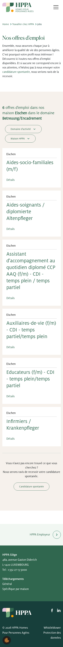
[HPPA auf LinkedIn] (59, 610)
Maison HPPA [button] (18, 138)
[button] (6, 640)
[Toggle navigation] (56, 7)
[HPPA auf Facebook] (52, 610)
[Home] (18, 7)
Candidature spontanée (31, 486)
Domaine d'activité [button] (21, 129)
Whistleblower (52, 627)
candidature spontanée (16, 71)
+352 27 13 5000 (17, 569)
